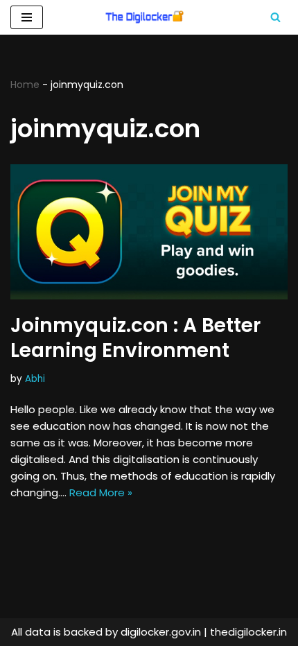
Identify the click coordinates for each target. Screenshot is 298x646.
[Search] (275, 17)
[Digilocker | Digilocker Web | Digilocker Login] (149, 17)
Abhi (35, 378)
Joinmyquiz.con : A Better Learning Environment (135, 338)
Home (25, 84)
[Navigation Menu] (26, 17)
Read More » (100, 492)
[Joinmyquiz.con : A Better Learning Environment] (149, 231)
